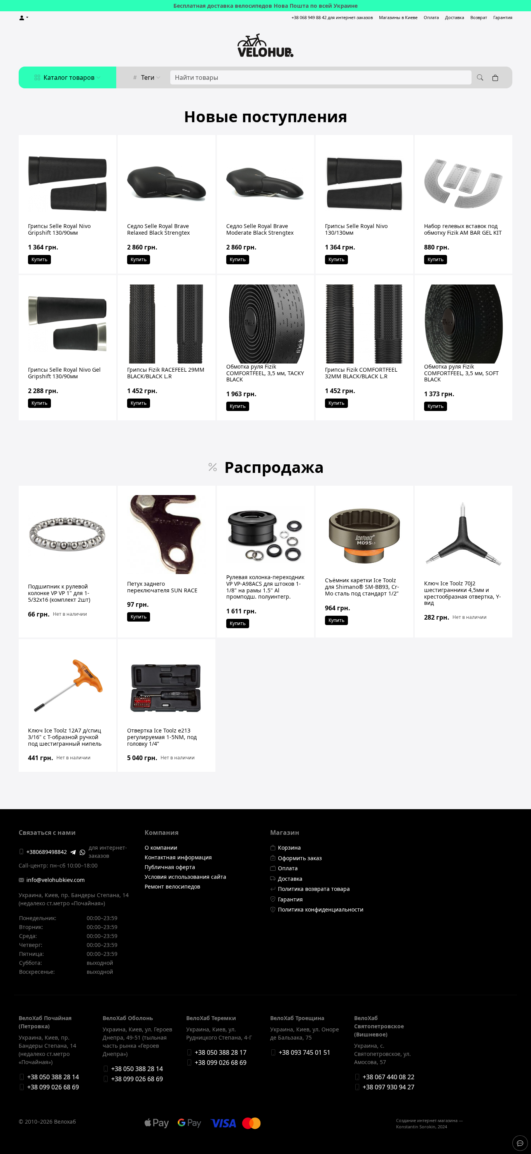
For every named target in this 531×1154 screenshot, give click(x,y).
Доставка (454, 17)
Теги (147, 77)
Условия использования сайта (185, 876)
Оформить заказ (300, 858)
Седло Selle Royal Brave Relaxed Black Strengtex (158, 229)
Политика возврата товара (314, 888)
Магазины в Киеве (398, 17)
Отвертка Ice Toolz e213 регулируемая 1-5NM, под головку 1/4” (162, 737)
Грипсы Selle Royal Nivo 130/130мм (356, 229)
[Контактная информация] (520, 1143)
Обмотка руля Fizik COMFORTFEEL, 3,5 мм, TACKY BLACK (265, 373)
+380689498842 (46, 851)
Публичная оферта (170, 867)
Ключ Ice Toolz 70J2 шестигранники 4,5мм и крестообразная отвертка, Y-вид (462, 593)
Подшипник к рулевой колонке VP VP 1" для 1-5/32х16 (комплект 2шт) (59, 593)
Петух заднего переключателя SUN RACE (162, 587)
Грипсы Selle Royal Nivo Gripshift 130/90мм (59, 229)
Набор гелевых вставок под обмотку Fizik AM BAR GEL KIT (463, 229)
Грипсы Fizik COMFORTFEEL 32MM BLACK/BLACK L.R (361, 373)
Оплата (431, 17)
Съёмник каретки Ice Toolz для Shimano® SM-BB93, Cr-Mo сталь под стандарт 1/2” (362, 586)
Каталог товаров (69, 77)
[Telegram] (73, 851)
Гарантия (502, 17)
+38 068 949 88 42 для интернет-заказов (332, 17)
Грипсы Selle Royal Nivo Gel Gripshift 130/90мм (64, 373)
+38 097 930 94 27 (388, 1087)
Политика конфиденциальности (320, 909)
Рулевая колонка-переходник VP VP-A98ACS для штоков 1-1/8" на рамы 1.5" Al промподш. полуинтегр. (265, 586)
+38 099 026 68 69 (53, 1087)
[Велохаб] (265, 45)
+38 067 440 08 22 (388, 1077)
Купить (39, 259)
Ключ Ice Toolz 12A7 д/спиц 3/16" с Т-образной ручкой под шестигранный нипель (64, 737)
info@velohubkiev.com (55, 880)
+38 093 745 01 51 (304, 1052)
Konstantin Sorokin (415, 1126)
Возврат (478, 17)
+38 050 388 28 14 (53, 1077)
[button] (23, 17)
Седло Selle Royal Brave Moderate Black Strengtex (259, 229)
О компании (161, 847)
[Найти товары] (479, 77)
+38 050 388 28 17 (220, 1052)
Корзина (289, 847)
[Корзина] (497, 77)
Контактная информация (178, 857)
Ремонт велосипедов (172, 886)
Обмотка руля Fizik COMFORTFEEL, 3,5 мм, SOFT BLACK (461, 373)
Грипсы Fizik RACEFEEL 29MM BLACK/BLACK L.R (165, 373)
